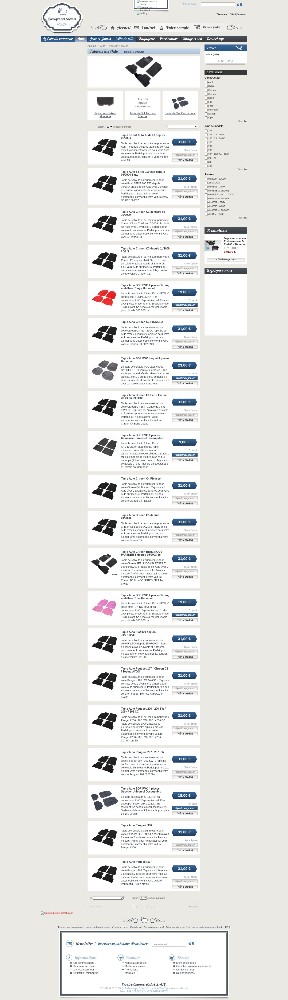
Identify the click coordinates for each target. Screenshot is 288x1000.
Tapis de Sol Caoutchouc (180, 113)
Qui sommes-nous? (154, 927)
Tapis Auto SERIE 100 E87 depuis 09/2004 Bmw (143, 173)
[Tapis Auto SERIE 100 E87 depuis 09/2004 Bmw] (104, 184)
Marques (130, 973)
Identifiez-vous (238, 14)
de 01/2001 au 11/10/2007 (221, 194)
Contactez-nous (120, 927)
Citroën (212, 94)
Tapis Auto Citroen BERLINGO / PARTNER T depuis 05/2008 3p (141, 553)
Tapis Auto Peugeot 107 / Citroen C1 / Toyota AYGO (144, 670)
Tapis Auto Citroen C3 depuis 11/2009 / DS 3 (145, 250)
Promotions (217, 230)
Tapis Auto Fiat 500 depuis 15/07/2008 (138, 633)
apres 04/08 (214, 182)
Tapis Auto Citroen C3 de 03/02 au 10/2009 (143, 213)
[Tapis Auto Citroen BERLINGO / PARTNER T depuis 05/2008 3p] (104, 564)
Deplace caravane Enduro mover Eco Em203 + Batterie (235, 241)
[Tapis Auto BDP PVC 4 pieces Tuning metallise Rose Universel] (104, 607)
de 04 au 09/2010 (217, 214)
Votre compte (177, 27)
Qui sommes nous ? (84, 962)
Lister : (101, 126)
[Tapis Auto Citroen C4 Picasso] (104, 490)
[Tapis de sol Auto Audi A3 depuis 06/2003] (104, 147)
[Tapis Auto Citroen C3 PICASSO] (104, 334)
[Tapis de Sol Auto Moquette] (105, 103)
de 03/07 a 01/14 (216, 202)
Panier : (211, 27)
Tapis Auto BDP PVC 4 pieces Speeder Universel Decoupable (141, 790)
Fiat (210, 102)
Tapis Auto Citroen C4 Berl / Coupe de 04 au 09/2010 (144, 397)
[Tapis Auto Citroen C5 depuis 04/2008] (104, 527)
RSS (227, 927)
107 (210, 130)
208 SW (212, 158)
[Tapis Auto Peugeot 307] (104, 874)
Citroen (212, 90)
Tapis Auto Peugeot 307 (136, 861)
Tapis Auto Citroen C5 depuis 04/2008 (140, 516)
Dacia (211, 98)
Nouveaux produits (81, 927)
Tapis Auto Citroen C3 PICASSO (142, 321)
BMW (211, 86)
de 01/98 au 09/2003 (218, 190)
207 (210, 146)
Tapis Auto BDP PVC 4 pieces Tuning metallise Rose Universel (145, 597)
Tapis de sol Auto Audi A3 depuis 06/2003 (143, 136)
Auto (102, 45)
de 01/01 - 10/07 (216, 186)
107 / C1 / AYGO (216, 134)
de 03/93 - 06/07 (216, 206)
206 (210, 142)
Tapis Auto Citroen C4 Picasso (141, 478)
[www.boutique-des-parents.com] (62, 17)
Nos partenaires (185, 973)
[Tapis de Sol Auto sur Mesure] (142, 103)
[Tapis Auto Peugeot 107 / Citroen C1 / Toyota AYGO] (104, 680)
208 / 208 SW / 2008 (218, 154)
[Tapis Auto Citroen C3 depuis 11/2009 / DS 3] (104, 260)
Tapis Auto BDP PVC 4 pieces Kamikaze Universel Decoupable (142, 437)
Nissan (211, 113)
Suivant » (193, 906)
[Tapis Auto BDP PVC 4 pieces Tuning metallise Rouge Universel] (104, 297)
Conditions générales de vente (193, 966)
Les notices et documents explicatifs (204, 927)
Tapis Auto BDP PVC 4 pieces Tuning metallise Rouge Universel (145, 287)
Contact (148, 27)
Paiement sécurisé (175, 927)
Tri (165, 126)
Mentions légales (186, 962)
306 (210, 162)
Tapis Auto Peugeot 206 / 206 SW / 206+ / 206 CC (143, 710)
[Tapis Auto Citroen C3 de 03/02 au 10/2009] (104, 224)
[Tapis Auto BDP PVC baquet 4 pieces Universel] (104, 370)
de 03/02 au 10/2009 (218, 198)
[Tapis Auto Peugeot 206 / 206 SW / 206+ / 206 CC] (104, 721)
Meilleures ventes (101, 927)
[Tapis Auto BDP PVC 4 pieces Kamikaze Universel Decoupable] (104, 447)
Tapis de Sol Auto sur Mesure (143, 115)
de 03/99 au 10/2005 (218, 210)
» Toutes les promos (226, 259)
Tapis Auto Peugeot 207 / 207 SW (142, 752)
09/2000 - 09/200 (217, 179)
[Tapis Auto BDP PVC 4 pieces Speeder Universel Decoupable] (104, 800)
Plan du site (136, 927)
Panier (211, 48)
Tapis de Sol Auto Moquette (105, 115)
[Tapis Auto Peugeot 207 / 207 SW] (104, 764)
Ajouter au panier (185, 304)
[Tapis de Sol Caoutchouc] (180, 103)
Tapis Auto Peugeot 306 (136, 825)
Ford (210, 106)
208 (210, 150)
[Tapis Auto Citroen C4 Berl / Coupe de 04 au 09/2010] (104, 407)
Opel (210, 117)
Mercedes (213, 109)
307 (210, 165)
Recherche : (190, 4)
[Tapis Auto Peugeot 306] (104, 837)
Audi (210, 82)
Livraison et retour (83, 969)
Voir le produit (185, 160)
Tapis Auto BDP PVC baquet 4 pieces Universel (145, 360)
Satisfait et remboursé (85, 973)
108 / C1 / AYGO (216, 138)
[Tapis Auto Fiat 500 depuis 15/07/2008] (104, 644)
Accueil (123, 27)
